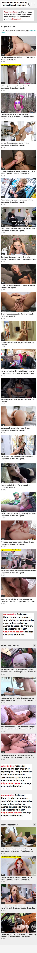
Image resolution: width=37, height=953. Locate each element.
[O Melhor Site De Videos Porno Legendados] (14, 4)
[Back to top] (33, 949)
